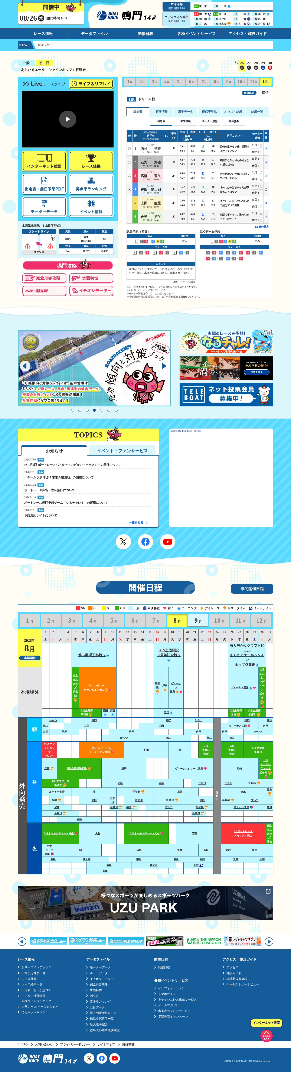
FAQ (25, 1044)
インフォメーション (171, 988)
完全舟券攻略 (99, 984)
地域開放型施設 (236, 979)
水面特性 (96, 990)
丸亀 (179, 850)
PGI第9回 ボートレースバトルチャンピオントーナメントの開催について (72, 464)
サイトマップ (106, 1044)
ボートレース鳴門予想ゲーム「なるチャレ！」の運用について (66, 502)
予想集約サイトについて (40, 515)
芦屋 (265, 725)
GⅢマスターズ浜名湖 (75, 685)
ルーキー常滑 (57, 791)
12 (265, 81)
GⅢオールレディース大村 (145, 833)
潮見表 (94, 996)
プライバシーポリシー (75, 1044)
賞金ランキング (100, 1001)
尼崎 (124, 768)
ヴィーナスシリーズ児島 (189, 768)
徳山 (269, 720)
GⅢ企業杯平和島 (77, 768)
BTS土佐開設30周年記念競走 (169, 652)
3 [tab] (87, 410)
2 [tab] (79, 410)
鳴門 (94, 720)
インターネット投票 (266, 1022)
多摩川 (170, 800)
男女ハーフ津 (241, 807)
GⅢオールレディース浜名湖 (265, 766)
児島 (46, 768)
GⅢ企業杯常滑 (206, 749)
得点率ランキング (33, 1012)
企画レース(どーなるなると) (40, 1006)
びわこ (254, 800)
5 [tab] (101, 410)
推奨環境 (128, 1044)
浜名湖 (226, 800)
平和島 (157, 685)
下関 (194, 833)
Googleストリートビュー (242, 984)
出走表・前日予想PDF (36, 990)
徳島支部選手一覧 (102, 1018)
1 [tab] (72, 410)
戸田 (146, 749)
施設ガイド (233, 973)
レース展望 (29, 979)
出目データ (97, 1007)
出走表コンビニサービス (174, 1011)
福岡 (54, 800)
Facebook (145, 541)
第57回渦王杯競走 (92, 655)
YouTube (167, 541)
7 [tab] (116, 410)
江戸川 (202, 783)
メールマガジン (168, 1005)
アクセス (232, 967)
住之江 (87, 859)
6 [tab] (108, 410)
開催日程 (145, 33)
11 (253, 81)
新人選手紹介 (99, 1024)
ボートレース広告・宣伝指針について (49, 490)
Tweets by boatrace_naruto (185, 430)
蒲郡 (138, 850)
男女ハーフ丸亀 (49, 850)
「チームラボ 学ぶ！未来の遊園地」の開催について (59, 477)
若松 (206, 850)
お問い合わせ (44, 1044)
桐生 (138, 859)
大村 (97, 833)
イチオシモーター (102, 979)
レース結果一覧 (32, 984)
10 (241, 81)
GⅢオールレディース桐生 (59, 833)
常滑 (269, 807)
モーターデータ (100, 967)
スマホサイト (167, 994)
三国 (166, 712)
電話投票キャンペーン (173, 1016)
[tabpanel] (94, 368)
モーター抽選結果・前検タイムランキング (36, 998)
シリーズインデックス (36, 967)
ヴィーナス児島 (175, 687)
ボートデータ (99, 973)
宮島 (161, 783)
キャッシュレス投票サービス (177, 999)
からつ (53, 720)
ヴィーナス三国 (240, 687)
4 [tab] (94, 410)
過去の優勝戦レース (103, 1013)
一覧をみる (136, 522)
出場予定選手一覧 (33, 973)
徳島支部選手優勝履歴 (105, 1030)
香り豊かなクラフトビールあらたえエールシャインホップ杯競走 (247, 655)
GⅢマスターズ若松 (269, 833)
